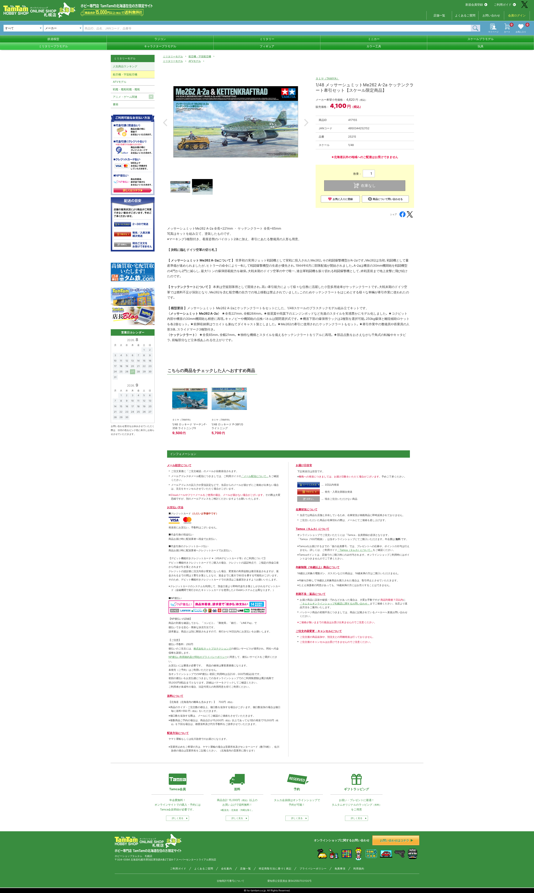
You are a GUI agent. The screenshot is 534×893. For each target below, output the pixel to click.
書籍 (115, 104)
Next (306, 122)
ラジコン (160, 39)
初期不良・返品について (311, 593)
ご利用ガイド (502, 4)
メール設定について (179, 465)
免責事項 (340, 868)
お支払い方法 (175, 507)
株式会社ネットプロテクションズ (212, 648)
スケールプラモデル (480, 39)
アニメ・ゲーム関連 (125, 96)
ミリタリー (267, 39)
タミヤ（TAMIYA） (327, 78)
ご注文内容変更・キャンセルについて (319, 631)
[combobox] (63, 28)
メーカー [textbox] (51, 28)
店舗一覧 (439, 15)
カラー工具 (373, 46)
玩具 (481, 46)
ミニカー (374, 39)
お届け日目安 (304, 465)
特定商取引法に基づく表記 (275, 868)
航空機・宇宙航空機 (200, 56)
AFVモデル (195, 61)
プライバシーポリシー (313, 868)
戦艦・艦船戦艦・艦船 (126, 89)
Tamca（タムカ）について (312, 528)
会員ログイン (517, 15)
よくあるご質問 (465, 15)
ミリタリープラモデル (53, 46)
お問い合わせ (491, 15)
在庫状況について (306, 509)
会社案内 (226, 868)
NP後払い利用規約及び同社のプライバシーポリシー (198, 656)
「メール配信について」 (255, 476)
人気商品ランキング (125, 66)
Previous (165, 122)
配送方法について (178, 733)
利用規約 (358, 868)
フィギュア (267, 46)
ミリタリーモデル (173, 56)
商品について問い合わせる (388, 199)
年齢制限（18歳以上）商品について (318, 567)
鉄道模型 (53, 39)
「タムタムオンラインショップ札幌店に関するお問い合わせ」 (335, 603)
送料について (175, 695)
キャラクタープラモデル (160, 46)
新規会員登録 (474, 4)
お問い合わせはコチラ (394, 840)
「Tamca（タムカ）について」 (355, 549)
